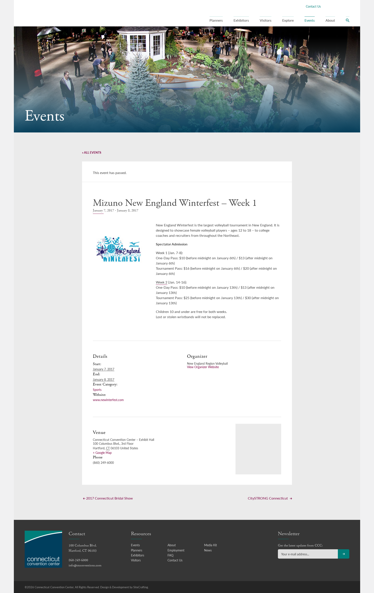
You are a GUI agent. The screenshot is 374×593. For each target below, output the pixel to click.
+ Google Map (102, 452)
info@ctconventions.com (85, 565)
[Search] (347, 21)
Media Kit (210, 545)
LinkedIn (340, 6)
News (208, 550)
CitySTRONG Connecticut (268, 498)
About (330, 20)
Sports (97, 389)
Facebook (326, 6)
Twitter (333, 6)
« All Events (91, 152)
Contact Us (313, 6)
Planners (216, 20)
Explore (288, 20)
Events (310, 20)
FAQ (170, 555)
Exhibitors (241, 20)
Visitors (265, 20)
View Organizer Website (203, 367)
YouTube (347, 6)
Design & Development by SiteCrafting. (124, 587)
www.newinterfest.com (108, 400)
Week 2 (161, 282)
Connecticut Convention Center (52, 13)
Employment (176, 550)
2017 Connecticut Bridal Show (109, 498)
